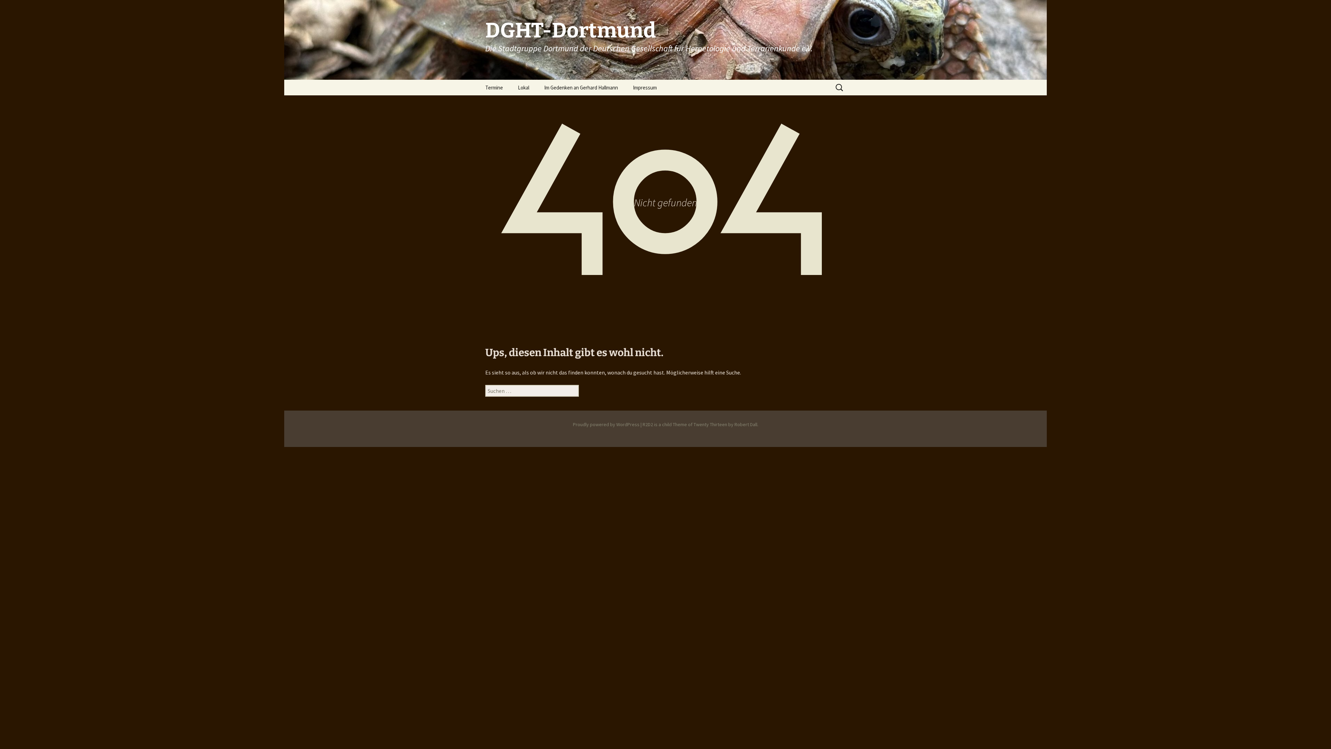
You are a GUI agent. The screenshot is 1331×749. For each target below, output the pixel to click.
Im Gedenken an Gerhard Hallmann (581, 87)
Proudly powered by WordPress (606, 424)
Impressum (645, 87)
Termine (494, 87)
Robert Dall (745, 424)
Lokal (523, 87)
